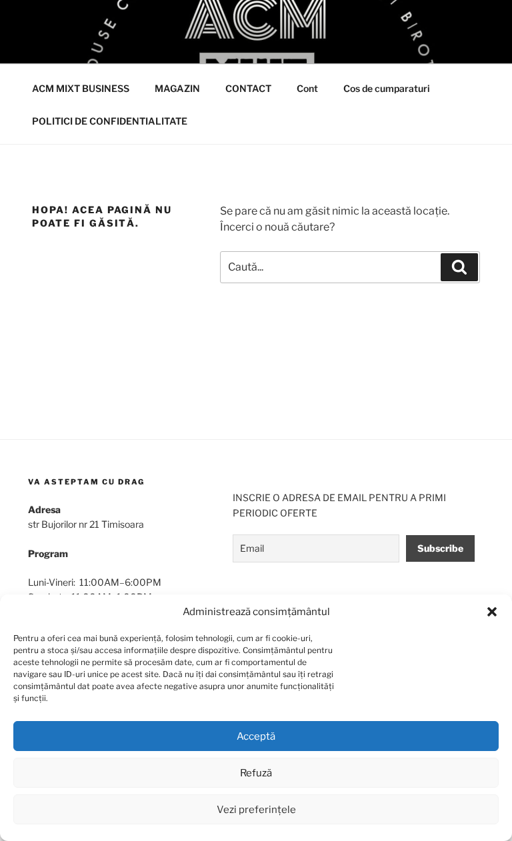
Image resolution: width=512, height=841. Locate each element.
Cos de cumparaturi (386, 88)
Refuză (256, 773)
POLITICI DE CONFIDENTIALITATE (109, 121)
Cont (307, 88)
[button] (492, 611)
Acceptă (256, 736)
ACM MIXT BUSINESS (80, 88)
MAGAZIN (177, 88)
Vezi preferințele (256, 810)
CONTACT (248, 88)
